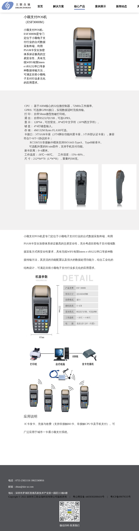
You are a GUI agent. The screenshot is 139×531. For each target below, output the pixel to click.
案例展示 (100, 6)
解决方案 (58, 6)
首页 (40, 6)
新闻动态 (121, 6)
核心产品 (79, 6)
